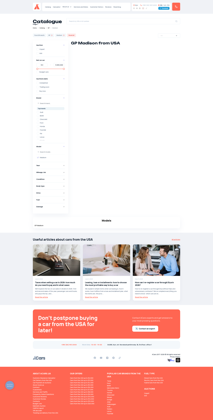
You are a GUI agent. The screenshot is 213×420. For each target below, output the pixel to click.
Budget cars (44, 72)
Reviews (108, 7)
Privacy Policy (175, 357)
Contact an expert (147, 328)
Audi (41, 112)
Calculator (56, 7)
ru (168, 5)
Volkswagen (111, 404)
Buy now (42, 91)
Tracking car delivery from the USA (45, 413)
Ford (41, 123)
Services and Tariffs (40, 392)
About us (65, 7)
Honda (42, 126)
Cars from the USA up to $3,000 (81, 380)
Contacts (36, 401)
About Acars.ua (38, 385)
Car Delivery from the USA (42, 380)
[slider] (37, 69)
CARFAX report (38, 408)
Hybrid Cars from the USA (153, 383)
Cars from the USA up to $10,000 (82, 397)
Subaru (109, 409)
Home (35, 28)
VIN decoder (37, 410)
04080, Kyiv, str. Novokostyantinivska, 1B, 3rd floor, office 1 (129, 345)
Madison (43, 157)
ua (165, 5)
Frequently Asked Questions (43, 394)
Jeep (109, 402)
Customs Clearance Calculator (44, 378)
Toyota (109, 390)
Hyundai (43, 130)
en (161, 5)
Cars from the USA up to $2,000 (81, 378)
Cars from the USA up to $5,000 (81, 385)
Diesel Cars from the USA (153, 378)
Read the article (41, 297)
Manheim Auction (39, 406)
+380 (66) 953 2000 (149, 5)
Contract (36, 387)
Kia (41, 133)
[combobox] (169, 35)
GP (48, 28)
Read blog (117, 7)
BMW (42, 116)
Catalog (48, 7)
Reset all (71, 35)
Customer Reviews (40, 397)
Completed (43, 83)
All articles (176, 239)
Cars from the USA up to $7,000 (81, 390)
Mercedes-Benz (113, 388)
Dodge (109, 400)
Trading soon (44, 87)
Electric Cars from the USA (154, 380)
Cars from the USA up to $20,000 (82, 404)
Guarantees (37, 390)
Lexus (42, 137)
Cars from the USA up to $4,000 (81, 383)
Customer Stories (39, 399)
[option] (50, 112)
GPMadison (39, 225)
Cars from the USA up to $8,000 (81, 392)
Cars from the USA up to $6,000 (81, 387)
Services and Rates (81, 7)
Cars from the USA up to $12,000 (82, 399)
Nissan (109, 397)
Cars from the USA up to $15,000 (82, 401)
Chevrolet (43, 119)
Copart (42, 49)
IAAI (40, 53)
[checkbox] (37, 49)
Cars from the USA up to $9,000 (81, 394)
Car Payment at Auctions (42, 383)
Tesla (109, 381)
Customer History (96, 7)
